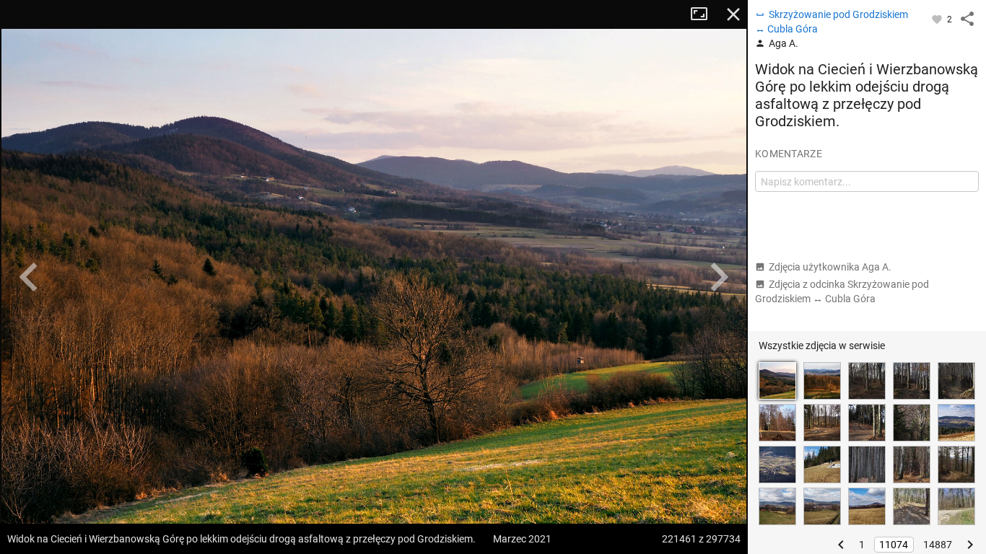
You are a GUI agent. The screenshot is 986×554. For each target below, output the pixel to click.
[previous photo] (29, 277)
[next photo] (719, 277)
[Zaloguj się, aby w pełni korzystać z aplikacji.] (938, 19)
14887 (937, 544)
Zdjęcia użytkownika (830, 267)
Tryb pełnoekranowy (704, 14)
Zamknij (733, 14)
